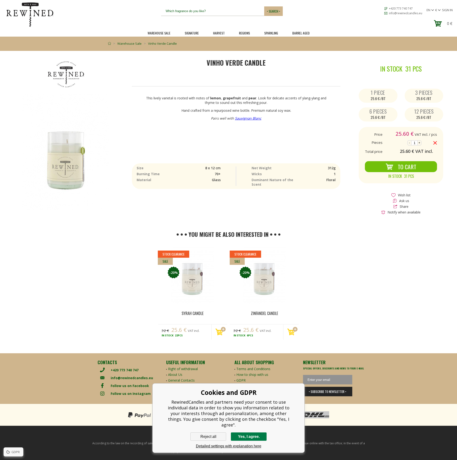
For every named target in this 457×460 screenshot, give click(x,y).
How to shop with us (252, 374)
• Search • (273, 11)
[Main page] (110, 43)
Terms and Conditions (253, 369)
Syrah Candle (193, 313)
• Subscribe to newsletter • (327, 391)
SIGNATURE (192, 32)
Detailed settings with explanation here (228, 446)
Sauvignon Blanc (248, 118)
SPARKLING (271, 32)
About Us (175, 374)
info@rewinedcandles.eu (405, 13)
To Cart (407, 166)
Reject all (208, 437)
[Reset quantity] (435, 143)
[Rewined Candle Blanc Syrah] (192, 275)
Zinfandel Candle (264, 313)
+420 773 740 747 (401, 8)
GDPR (241, 380)
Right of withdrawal (183, 369)
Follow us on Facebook (130, 385)
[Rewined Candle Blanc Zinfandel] (264, 275)
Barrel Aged (301, 32)
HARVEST (219, 32)
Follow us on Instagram (131, 393)
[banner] (29, 14)
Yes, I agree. (249, 437)
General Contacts (181, 380)
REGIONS (244, 32)
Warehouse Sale (159, 32)
